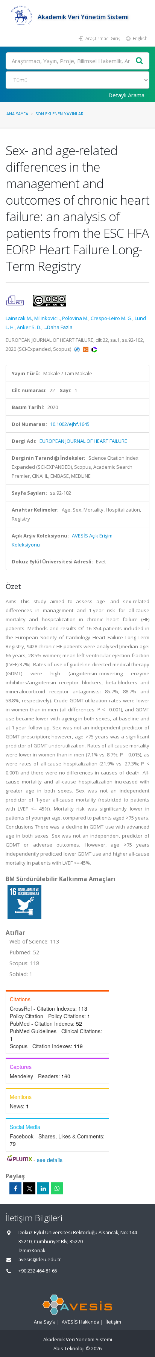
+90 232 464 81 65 (37, 1271)
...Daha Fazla (58, 327)
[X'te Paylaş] (29, 1188)
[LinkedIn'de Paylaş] (43, 1188)
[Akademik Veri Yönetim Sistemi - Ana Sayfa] (22, 17)
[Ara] (139, 61)
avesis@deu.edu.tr (39, 1259)
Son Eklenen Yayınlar (59, 113)
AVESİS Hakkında (80, 1322)
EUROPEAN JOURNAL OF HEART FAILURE (83, 441)
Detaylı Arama (126, 95)
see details (49, 1160)
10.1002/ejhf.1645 (70, 424)
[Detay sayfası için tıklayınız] (24, 901)
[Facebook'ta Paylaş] (15, 1188)
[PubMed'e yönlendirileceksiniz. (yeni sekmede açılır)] (77, 349)
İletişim (113, 1322)
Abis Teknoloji (69, 1348)
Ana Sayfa (17, 113)
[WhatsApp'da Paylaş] (57, 1188)
